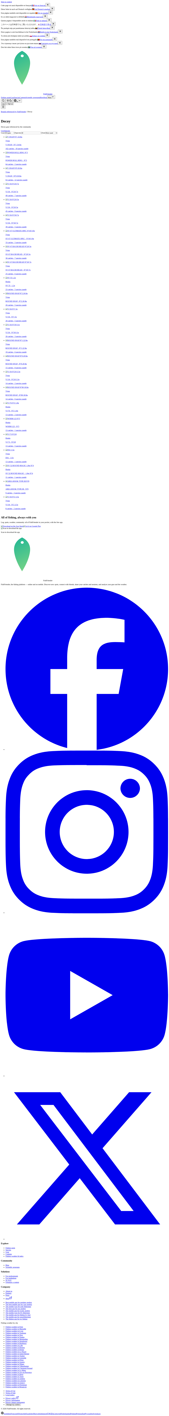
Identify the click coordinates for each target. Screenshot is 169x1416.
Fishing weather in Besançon (16, 1387)
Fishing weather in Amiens (15, 1379)
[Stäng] (44, 47)
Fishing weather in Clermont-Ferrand (19, 1368)
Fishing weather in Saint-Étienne (17, 1354)
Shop (45, 98)
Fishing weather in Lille (14, 1345)
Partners (8, 1293)
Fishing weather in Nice (14, 1335)
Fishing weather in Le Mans (16, 1370)
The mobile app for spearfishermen (18, 1317)
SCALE (8, 1280)
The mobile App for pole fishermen (18, 1307)
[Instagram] (87, 913)
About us (9, 1291)
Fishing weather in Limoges (16, 1381)
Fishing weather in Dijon (15, 1360)
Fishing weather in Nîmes (15, 1364)
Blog (41, 98)
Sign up (10, 104)
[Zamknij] (47, 35)
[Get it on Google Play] (32, 526)
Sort (43, 133)
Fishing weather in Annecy (15, 1383)
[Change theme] (9, 101)
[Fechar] (54, 39)
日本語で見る (44, 24)
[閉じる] (53, 24)
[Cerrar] (50, 12)
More (49, 98)
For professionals (12, 1276)
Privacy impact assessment (15, 1402)
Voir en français (38, 5)
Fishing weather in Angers (15, 1362)
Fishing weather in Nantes (15, 1337)
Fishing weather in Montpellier (17, 1339)
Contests (23, 98)
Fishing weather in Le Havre (16, 1352)
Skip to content (6, 2)
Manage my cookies (13, 1405)
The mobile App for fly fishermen (18, 1313)
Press (7, 1295)
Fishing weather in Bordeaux (16, 1343)
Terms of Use (10, 1391)
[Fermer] (47, 5)
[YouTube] (87, 1076)
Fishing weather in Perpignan (16, 1385)
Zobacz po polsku (37, 36)
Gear (12, 98)
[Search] (3, 101)
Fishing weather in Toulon (15, 1356)
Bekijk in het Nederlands (48, 32)
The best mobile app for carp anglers (19, 1305)
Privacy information (13, 1400)
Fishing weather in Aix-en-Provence (19, 1372)
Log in (4, 104)
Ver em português (44, 40)
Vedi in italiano (40, 21)
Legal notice (10, 1395)
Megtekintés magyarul (33, 17)
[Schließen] (52, 9)
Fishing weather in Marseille (16, 1329)
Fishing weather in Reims (15, 1350)
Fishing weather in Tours (15, 1377)
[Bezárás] (45, 16)
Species (17, 98)
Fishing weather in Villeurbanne (17, 1366)
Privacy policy (11, 1398)
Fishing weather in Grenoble (16, 1358)
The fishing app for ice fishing (16, 1319)
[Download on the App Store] (12, 526)
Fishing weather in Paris (14, 1327)
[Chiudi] (49, 20)
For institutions (11, 1278)
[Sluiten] (60, 31)
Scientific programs (33, 98)
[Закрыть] (60, 43)
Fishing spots (5, 98)
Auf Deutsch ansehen (41, 9)
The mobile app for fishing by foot (18, 1315)
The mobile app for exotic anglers (18, 1311)
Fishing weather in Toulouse (16, 1333)
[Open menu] (3, 107)
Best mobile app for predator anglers (19, 1302)
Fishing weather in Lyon (14, 1331)
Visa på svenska (35, 47)
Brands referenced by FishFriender (13, 112)
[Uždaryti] (52, 28)
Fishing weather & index (14, 1256)
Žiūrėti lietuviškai (42, 28)
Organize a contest (12, 1282)
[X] (87, 1239)
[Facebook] (87, 749)
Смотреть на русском (48, 43)
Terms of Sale (11, 1393)
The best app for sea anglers (16, 1309)
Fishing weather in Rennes (15, 1348)
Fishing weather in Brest (14, 1374)
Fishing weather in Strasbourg (16, 1341)
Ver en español (41, 13)
